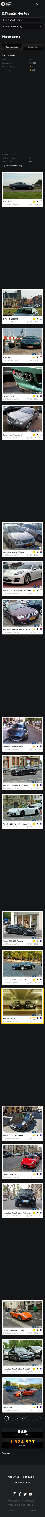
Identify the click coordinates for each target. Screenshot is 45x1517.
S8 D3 (9, 202)
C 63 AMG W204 (23, 1369)
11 (38, 1418)
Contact (28, 1477)
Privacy (14, 1510)
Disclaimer (29, 1510)
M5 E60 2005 (13, 319)
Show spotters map (14, 166)
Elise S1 (11, 396)
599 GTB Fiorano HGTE (19, 980)
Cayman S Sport (17, 1330)
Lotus (5, 396)
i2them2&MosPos (11, 322)
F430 (11, 1407)
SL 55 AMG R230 (23, 629)
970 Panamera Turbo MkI (20, 591)
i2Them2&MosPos (12, 205)
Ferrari (5, 941)
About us (14, 1477)
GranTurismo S (17, 747)
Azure (12, 1018)
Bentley (6, 435)
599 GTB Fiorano (16, 941)
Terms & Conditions (21, 1505)
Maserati (6, 747)
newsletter (22, 1482)
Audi (4, 202)
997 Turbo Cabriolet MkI (20, 824)
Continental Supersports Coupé (24, 785)
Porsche (6, 591)
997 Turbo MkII (16, 1136)
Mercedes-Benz (9, 552)
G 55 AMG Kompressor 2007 (28, 1213)
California (13, 1174)
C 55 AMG (20, 552)
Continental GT (17, 435)
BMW (5, 319)
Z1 (9, 357)
